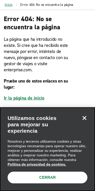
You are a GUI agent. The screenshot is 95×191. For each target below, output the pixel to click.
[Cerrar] (84, 118)
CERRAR (47, 177)
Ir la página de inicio (24, 98)
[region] (47, 149)
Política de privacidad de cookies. (37, 164)
